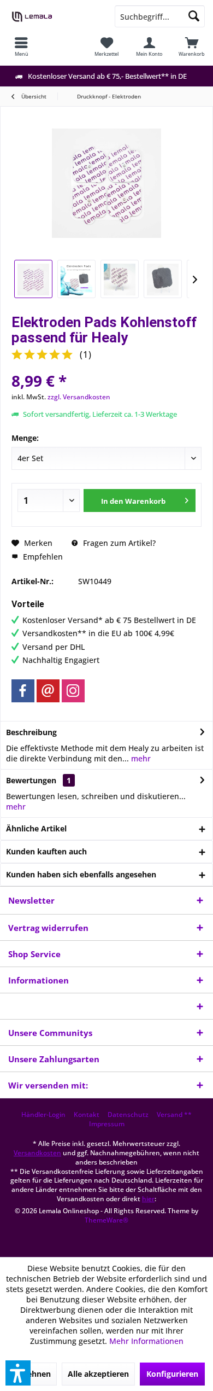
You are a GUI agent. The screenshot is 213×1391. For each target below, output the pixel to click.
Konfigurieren (172, 1374)
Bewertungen (31, 780)
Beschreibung (31, 732)
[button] (18, 1373)
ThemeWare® (106, 1220)
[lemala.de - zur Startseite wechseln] (53, 16)
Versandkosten (37, 1152)
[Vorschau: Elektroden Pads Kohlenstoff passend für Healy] (33, 279)
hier (148, 1198)
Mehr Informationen (146, 1341)
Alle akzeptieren (98, 1374)
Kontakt (86, 1114)
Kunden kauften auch (46, 851)
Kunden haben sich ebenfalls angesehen (81, 874)
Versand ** (174, 1114)
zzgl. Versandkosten (79, 396)
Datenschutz (128, 1114)
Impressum (107, 1124)
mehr (140, 758)
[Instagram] (73, 690)
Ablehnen (33, 1374)
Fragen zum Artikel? (118, 543)
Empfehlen (42, 556)
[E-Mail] (48, 690)
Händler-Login (43, 1114)
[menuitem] (21, 46)
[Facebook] (22, 690)
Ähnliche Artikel (36, 828)
